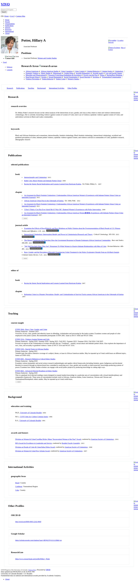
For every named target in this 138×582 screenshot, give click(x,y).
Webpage (9, 67)
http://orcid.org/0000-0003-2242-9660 (28, 522)
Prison (102, 75)
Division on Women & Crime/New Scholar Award (32, 451)
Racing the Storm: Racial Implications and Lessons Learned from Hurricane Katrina (52, 184)
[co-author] (112, 40)
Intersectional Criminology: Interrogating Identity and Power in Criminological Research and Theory (58, 234)
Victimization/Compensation (111, 77)
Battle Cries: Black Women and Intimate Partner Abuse (43, 181)
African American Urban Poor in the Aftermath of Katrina (44, 201)
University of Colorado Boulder (31, 413)
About (7, 33)
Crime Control (79, 71)
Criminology (119, 71)
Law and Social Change (114, 73)
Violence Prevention (32, 79)
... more (25, 218)
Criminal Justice (106, 71)
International (9, 31)
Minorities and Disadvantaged (36, 75)
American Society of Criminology (102, 439)
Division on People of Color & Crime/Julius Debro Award (35, 447)
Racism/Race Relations (114, 75)
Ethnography (57, 73)
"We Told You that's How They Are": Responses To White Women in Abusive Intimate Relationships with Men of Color (65, 246)
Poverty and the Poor (90, 75)
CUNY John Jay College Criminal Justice (34, 417)
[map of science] (114, 48)
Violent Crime (60, 79)
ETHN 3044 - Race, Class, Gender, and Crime (31, 329)
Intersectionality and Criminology (35, 177)
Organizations (10, 24)
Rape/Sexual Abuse (32, 77)
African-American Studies (50, 71)
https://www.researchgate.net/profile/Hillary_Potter (32, 559)
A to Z (12, 16)
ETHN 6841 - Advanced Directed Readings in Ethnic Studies (36, 371)
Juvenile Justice (98, 73)
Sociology (96, 77)
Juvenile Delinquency (83, 73)
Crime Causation (66, 71)
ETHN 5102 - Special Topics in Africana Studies (32, 349)
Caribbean (18, 486)
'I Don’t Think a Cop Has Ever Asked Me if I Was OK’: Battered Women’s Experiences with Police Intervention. (62, 209)
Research (8, 29)
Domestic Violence (32, 73)
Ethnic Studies (46, 73)
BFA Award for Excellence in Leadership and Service (33, 443)
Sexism (43, 77)
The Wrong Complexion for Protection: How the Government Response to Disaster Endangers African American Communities (67, 240)
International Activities (56, 88)
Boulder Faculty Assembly (71, 443)
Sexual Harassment (55, 77)
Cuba (17, 490)
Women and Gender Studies (47, 58)
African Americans (32, 71)
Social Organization (70, 77)
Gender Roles (68, 73)
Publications (9, 26)
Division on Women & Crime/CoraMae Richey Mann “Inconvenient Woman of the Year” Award (48, 439)
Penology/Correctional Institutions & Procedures (64, 75)
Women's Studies (73, 79)
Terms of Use (32, 570)
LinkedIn (9, 70)
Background (41, 88)
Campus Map (20, 16)
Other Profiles (72, 88)
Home (6, 16)
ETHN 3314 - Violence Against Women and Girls (32, 339)
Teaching (31, 88)
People (7, 22)
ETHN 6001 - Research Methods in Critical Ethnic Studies (35, 359)
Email (5, 62)
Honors (7, 28)
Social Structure (85, 77)
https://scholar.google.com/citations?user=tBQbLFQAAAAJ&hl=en (38, 540)
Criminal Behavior (93, 71)
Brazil (17, 483)
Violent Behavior (47, 79)
